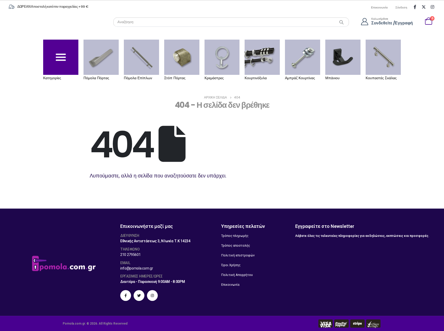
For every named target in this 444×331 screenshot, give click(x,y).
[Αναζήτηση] (341, 22)
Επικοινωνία (379, 7)
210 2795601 (130, 255)
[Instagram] (432, 7)
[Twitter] (423, 7)
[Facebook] (415, 7)
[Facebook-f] (125, 295)
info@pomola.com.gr (136, 268)
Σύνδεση (401, 7)
